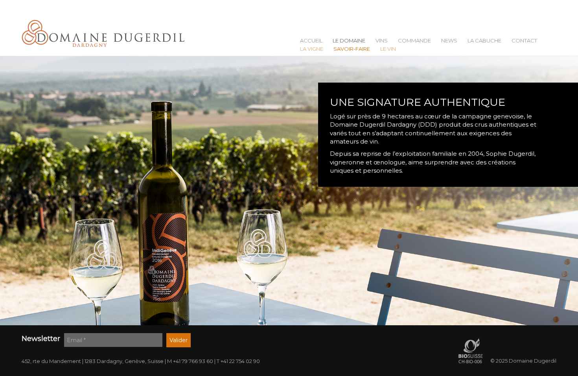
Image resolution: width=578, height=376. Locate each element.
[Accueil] (106, 34)
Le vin (388, 49)
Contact (524, 40)
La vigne (311, 49)
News (449, 40)
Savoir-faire (351, 49)
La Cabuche (484, 40)
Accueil (311, 40)
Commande (414, 40)
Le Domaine (349, 40)
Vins (382, 40)
